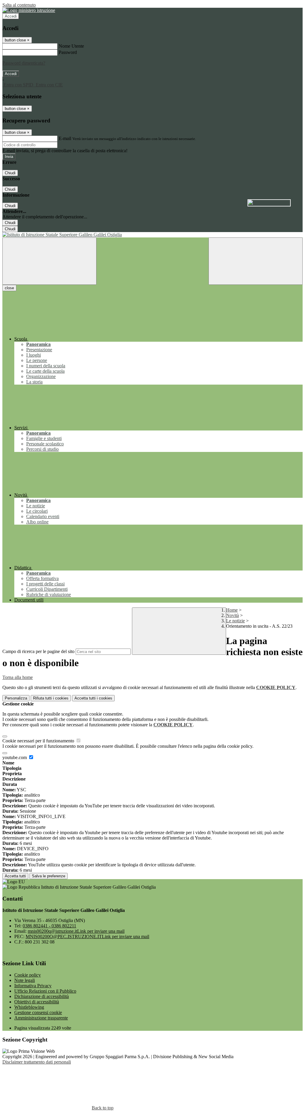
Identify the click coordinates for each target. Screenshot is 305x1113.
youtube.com (15, 757)
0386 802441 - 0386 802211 (49, 925)
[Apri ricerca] (255, 261)
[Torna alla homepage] (152, 234)
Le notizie (235, 620)
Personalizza (16, 698)
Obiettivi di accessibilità (36, 1001)
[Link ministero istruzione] (28, 10)
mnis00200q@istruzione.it (76, 931)
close (9, 288)
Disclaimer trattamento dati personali (36, 1061)
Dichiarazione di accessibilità (41, 996)
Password (68, 52)
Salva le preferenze (48, 876)
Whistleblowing (29, 1007)
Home (232, 610)
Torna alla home (17, 677)
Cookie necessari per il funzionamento (38, 740)
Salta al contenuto (19, 4)
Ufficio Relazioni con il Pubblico (45, 991)
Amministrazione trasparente (41, 1017)
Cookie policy (27, 974)
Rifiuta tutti (51, 698)
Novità (232, 615)
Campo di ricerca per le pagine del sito (38, 651)
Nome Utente (71, 46)
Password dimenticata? (23, 63)
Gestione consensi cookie (38, 1012)
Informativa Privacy (33, 985)
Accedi (11, 16)
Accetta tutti (93, 698)
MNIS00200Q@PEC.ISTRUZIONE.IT (87, 936)
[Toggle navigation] (49, 261)
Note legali (24, 980)
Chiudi (10, 173)
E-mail (65, 138)
